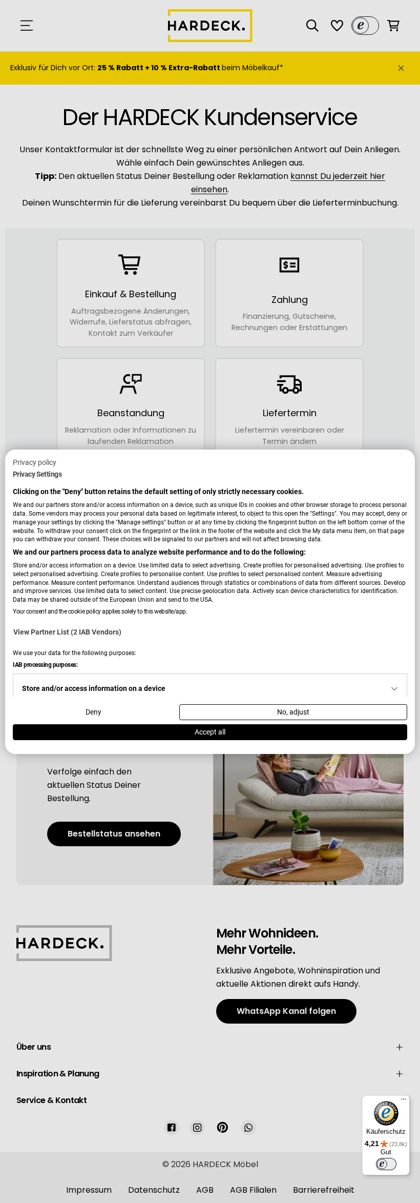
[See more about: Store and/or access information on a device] (394, 689)
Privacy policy (34, 462)
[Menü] (403, 1101)
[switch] (386, 1164)
